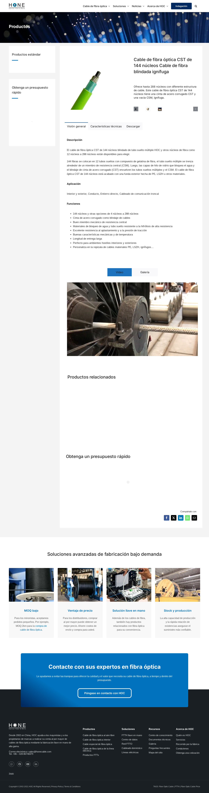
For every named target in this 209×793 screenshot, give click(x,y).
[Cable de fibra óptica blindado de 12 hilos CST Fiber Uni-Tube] (114, 386)
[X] (173, 517)
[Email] (194, 517)
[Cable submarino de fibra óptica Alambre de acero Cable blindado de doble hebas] (148, 386)
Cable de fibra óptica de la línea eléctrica (98, 749)
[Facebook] (166, 517)
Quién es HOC (183, 735)
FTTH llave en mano (132, 735)
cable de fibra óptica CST (84, 150)
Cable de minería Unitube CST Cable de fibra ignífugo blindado (181, 424)
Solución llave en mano (128, 610)
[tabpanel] (131, 192)
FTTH (177, 787)
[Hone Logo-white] (17, 724)
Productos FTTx (91, 755)
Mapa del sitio (155, 752)
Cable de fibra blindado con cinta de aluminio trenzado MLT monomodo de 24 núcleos (80, 427)
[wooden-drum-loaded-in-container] (160, 109)
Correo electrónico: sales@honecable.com (30, 751)
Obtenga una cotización (188, 753)
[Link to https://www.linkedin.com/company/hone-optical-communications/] (36, 764)
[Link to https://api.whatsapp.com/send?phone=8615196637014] (11, 764)
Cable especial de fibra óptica (97, 744)
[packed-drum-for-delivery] (148, 109)
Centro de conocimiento (160, 735)
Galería (152, 743)
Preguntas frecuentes (159, 748)
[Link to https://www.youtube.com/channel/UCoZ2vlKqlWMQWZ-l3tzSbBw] (27, 764)
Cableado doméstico (132, 748)
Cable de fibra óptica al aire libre (98, 735)
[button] (196, 6)
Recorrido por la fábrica (187, 744)
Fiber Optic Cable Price (190, 787)
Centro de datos (130, 739)
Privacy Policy (57, 787)
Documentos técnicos (160, 739)
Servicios (180, 739)
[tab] (76, 126)
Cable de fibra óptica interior (96, 739)
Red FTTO (127, 743)
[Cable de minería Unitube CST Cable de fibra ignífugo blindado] (182, 386)
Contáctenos (182, 748)
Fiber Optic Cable (166, 787)
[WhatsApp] (187, 517)
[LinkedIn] (180, 517)
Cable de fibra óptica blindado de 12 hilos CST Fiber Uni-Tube (115, 424)
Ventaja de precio (80, 610)
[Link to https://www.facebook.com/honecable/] (19, 764)
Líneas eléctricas (130, 752)
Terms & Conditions (72, 787)
